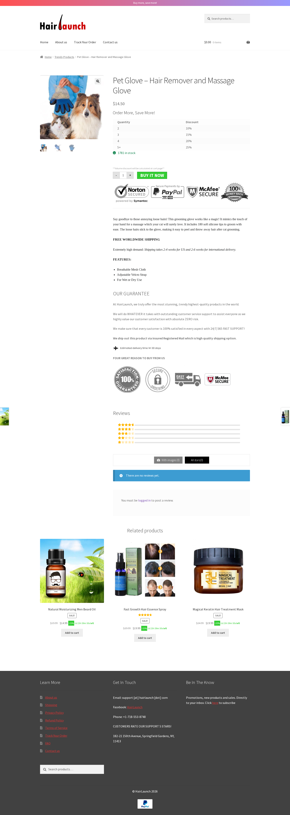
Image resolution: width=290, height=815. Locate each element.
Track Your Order (85, 42)
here (215, 703)
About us (61, 42)
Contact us (110, 42)
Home (44, 42)
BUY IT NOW (152, 175)
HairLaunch (134, 707)
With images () (170, 460)
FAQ (48, 743)
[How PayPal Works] (145, 804)
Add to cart (72, 633)
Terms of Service (56, 728)
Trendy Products (64, 57)
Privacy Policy (54, 713)
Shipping (51, 705)
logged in (144, 500)
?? (98, 81)
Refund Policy (54, 720)
